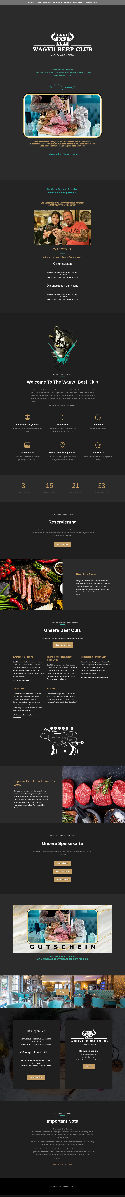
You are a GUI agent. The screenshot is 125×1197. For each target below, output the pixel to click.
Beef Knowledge (78, 2)
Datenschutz (68, 1187)
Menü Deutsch (62, 871)
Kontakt (88, 1066)
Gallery (39, 2)
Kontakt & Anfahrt (91, 2)
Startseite (31, 2)
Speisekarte (47, 2)
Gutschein (67, 2)
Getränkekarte (57, 2)
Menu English (62, 879)
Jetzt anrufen (62, 545)
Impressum (56, 1187)
